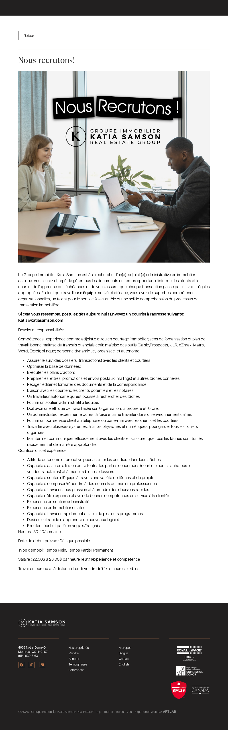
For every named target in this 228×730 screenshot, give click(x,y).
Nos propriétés (79, 647)
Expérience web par (148, 712)
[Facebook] (21, 665)
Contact (124, 659)
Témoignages (78, 664)
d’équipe (88, 292)
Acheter (74, 659)
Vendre (74, 653)
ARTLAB (169, 711)
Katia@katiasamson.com (40, 320)
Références (76, 670)
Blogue (123, 653)
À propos (125, 647)
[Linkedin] (42, 665)
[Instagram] (32, 665)
